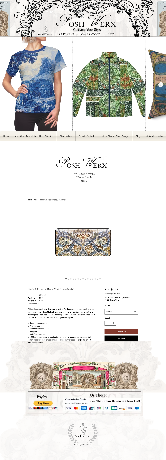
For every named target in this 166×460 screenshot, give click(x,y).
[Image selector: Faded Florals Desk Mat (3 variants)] (66, 279)
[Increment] (113, 323)
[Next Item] (160, 84)
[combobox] (121, 312)
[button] (66, 136)
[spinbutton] (110, 323)
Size (107, 305)
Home (31, 199)
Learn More (114, 300)
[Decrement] (106, 323)
